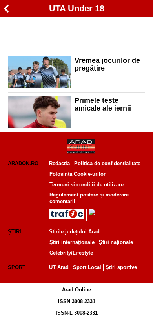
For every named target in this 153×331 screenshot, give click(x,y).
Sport (17, 267)
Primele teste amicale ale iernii (103, 104)
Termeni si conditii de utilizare (86, 184)
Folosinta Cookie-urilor (77, 174)
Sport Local (87, 267)
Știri (14, 232)
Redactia (59, 163)
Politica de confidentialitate (107, 163)
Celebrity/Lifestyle (71, 253)
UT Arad (59, 267)
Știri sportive (121, 267)
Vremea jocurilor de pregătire (107, 64)
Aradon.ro (23, 163)
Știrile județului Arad (74, 232)
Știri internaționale (72, 242)
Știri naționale (116, 242)
